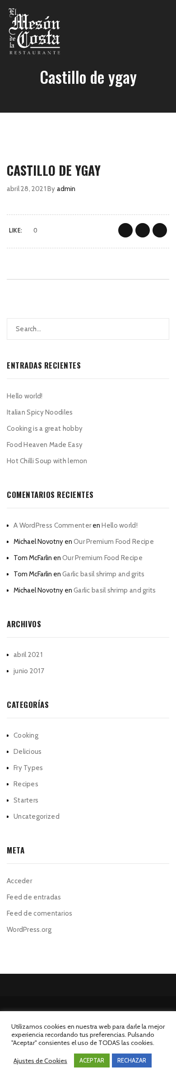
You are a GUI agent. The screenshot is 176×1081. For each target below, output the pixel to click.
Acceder (19, 881)
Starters (26, 800)
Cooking (26, 735)
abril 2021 (28, 655)
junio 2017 (29, 671)
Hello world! (25, 396)
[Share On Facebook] (125, 230)
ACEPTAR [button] (91, 1060)
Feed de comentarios (40, 913)
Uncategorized (37, 816)
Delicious (28, 752)
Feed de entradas (34, 897)
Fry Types (28, 768)
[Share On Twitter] (142, 230)
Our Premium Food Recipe (114, 542)
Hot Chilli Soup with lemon (47, 461)
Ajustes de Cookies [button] (40, 1061)
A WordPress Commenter (52, 525)
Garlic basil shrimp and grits (103, 574)
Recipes (26, 784)
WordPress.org (29, 930)
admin (66, 189)
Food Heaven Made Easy (45, 445)
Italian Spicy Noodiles (40, 412)
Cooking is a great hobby (45, 428)
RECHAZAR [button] (131, 1060)
